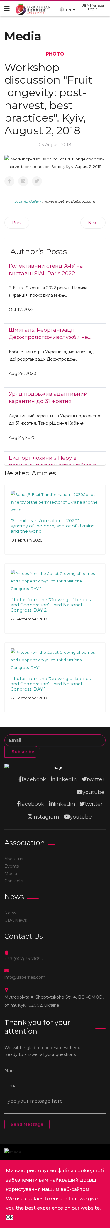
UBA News (15, 920)
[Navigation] (7, 9)
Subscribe (22, 751)
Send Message (27, 1124)
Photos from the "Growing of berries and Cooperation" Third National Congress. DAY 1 (51, 684)
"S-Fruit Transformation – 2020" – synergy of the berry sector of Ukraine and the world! (53, 526)
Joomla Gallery (28, 201)
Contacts (13, 880)
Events (11, 866)
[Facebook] (9, 181)
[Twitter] (37, 181)
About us (13, 859)
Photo (55, 54)
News (10, 913)
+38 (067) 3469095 (23, 958)
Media (10, 873)
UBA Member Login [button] (92, 7)
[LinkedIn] (23, 181)
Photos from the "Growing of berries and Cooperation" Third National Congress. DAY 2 (51, 605)
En (68, 9)
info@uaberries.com (24, 977)
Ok (9, 1217)
